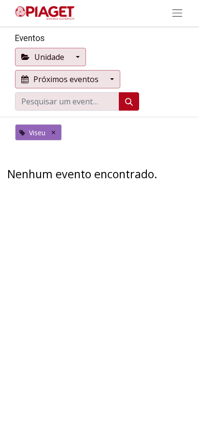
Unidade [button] (49, 57)
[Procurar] (129, 101)
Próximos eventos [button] (65, 79)
